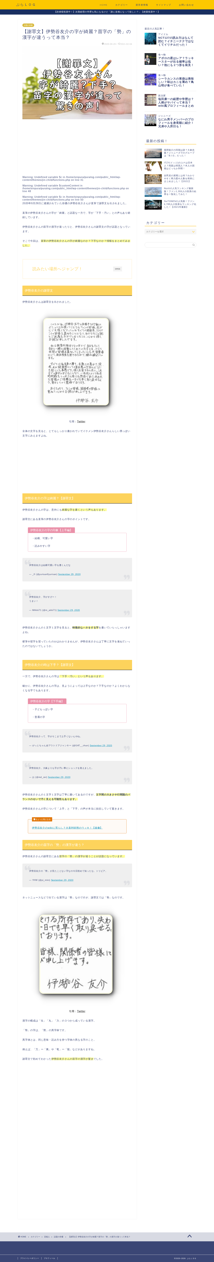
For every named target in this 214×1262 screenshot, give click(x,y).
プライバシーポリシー (29, 1258)
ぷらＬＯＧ (26, 4)
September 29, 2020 (69, 574)
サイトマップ (163, 4)
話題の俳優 (28, 25)
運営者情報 (142, 4)
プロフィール (49, 1258)
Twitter (81, 421)
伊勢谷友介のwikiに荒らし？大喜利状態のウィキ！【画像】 (67, 827)
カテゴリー (121, 4)
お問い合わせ (186, 4)
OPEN (117, 269)
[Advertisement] (77, 146)
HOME (103, 4)
